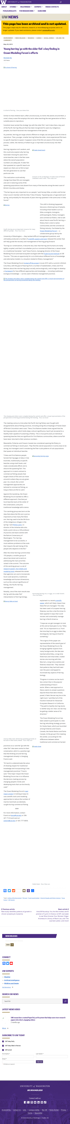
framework (9, 271)
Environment (8, 38)
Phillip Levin (17, 525)
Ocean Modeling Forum (48, 231)
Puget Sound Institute (51, 254)
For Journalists (9, 11)
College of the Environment (14, 898)
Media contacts (52, 7)
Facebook (25, 1102)
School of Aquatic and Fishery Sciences (50, 898)
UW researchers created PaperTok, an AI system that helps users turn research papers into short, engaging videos (38, 1020)
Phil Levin (25, 898)
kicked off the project (31, 263)
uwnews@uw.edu (48, 30)
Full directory (6, 987)
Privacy (63, 1110)
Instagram (31, 1102)
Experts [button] (37, 7)
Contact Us (17, 1110)
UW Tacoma (11, 900)
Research (31, 38)
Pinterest (42, 1102)
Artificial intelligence (11, 980)
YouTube (35, 1102)
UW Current (8, 1050)
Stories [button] (13, 7)
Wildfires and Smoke (11, 983)
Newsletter (38, 1113)
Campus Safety (34, 1110)
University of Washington (3, 2)
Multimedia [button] (25, 7)
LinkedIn (38, 1102)
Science (39, 38)
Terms (30, 1113)
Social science (49, 38)
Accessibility (6, 1110)
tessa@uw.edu (16, 815)
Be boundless (35, 1090)
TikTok (45, 1102)
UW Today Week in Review (13, 1046)
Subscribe (42, 11)
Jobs (24, 1110)
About (4, 7)
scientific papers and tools (37, 239)
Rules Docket (54, 1110)
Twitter (28, 1102)
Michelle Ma (8, 58)
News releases (20, 38)
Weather (7, 977)
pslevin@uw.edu (9, 821)
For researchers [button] (26, 11)
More (8, 944)
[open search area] (61, 2)
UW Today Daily (9, 1041)
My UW (44, 1110)
